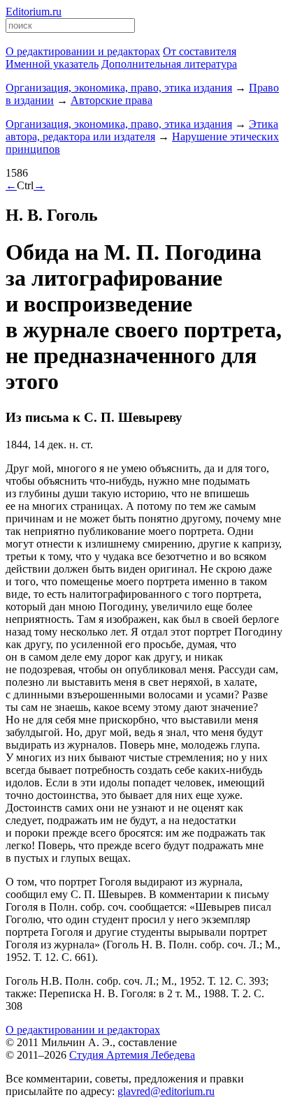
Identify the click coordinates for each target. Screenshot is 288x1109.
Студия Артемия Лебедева (132, 1055)
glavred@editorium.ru (166, 1091)
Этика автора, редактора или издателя (142, 130)
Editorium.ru (34, 11)
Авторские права (111, 100)
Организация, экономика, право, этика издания (119, 88)
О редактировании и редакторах (83, 1030)
